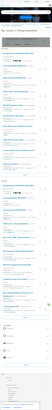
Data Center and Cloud (32, 24)
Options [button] (48, 27)
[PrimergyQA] (9, 330)
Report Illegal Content (12, 401)
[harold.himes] (8, 358)
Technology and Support (18, 24)
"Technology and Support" (29, 41)
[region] (20, 406)
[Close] (38, 403)
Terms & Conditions (12, 391)
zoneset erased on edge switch (19, 116)
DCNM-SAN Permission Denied (19, 140)
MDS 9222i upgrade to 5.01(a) (19, 105)
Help (9, 389)
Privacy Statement (6, 407)
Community (43, 41)
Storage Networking (45, 24)
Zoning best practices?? (17, 164)
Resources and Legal (11, 385)
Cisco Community (5, 24)
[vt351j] (7, 352)
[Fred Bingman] (8, 337)
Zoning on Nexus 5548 (17, 306)
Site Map (10, 399)
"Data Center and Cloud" (12, 41)
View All (25, 175)
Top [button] (4, 374)
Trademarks (10, 397)
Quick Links (9, 377)
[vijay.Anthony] (8, 344)
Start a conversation (26, 17)
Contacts (10, 380)
